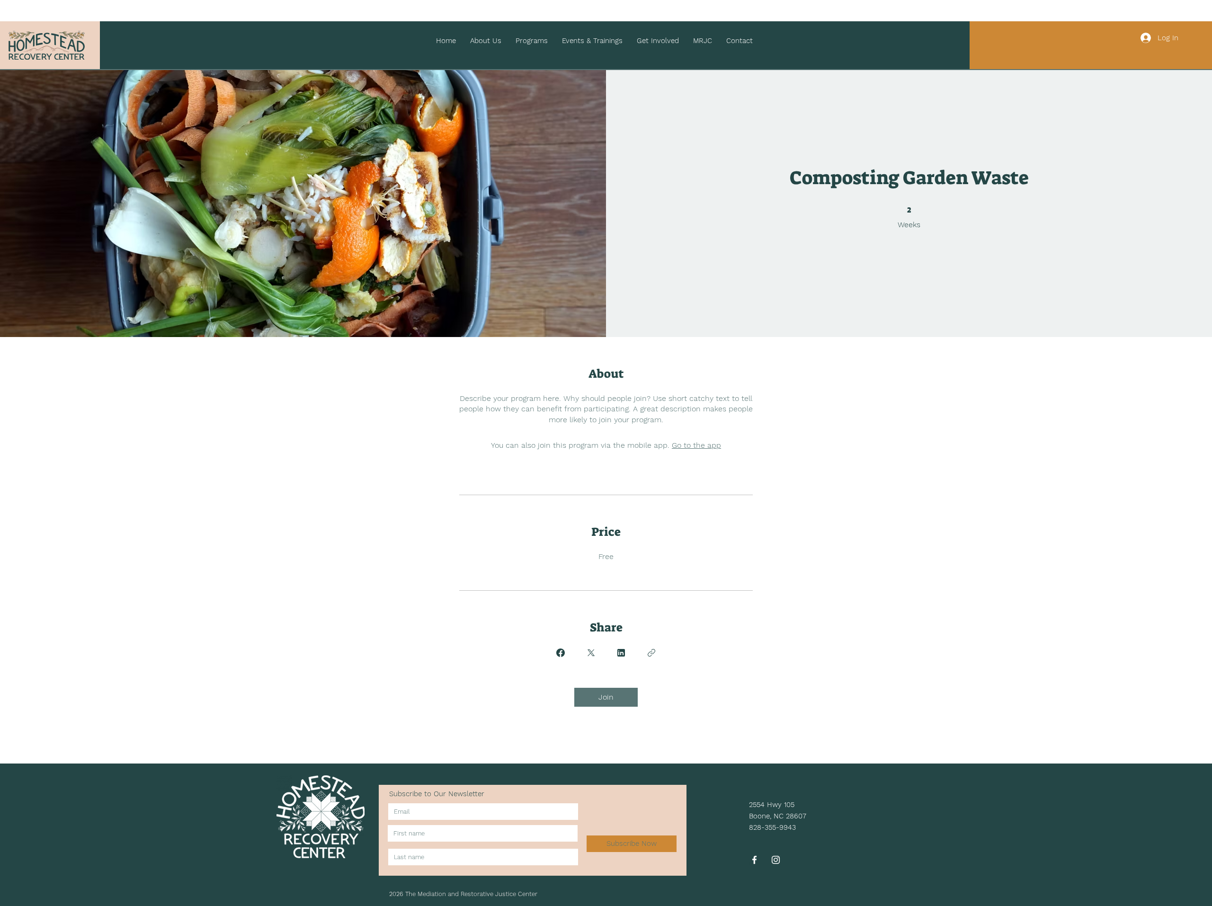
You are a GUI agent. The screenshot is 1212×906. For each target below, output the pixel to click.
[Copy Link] (651, 652)
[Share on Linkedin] (621, 652)
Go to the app (696, 445)
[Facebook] (754, 859)
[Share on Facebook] (560, 652)
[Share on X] (591, 652)
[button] (485, 41)
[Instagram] (775, 859)
